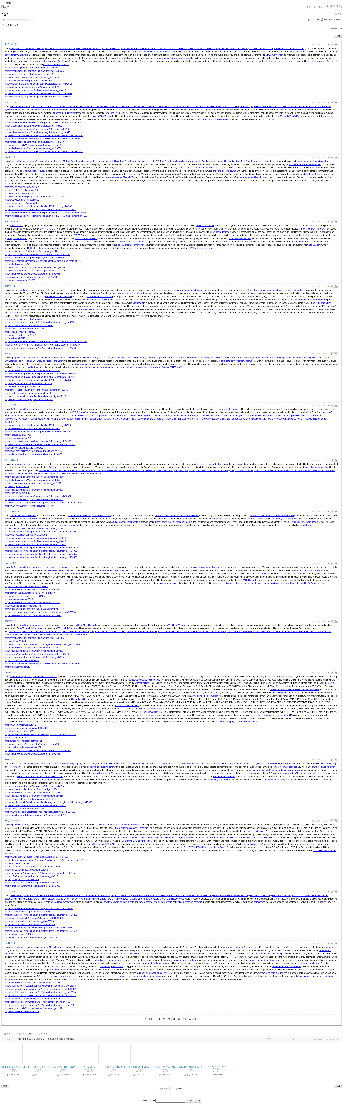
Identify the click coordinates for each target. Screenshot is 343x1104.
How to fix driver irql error (101, 767)
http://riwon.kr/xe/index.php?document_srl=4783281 (30, 921)
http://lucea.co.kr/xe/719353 (18, 493)
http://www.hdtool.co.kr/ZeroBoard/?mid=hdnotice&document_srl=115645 (40, 444)
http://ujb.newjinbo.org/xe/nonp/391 (22, 203)
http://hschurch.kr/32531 (16, 338)
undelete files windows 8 (225, 171)
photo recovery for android (58, 296)
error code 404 (113, 113)
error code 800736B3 (198, 357)
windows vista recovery (34, 171)
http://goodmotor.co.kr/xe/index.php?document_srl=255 (31, 882)
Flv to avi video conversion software (131, 837)
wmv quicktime (142, 683)
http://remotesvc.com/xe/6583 (19, 599)
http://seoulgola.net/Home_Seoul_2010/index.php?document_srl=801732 (40, 734)
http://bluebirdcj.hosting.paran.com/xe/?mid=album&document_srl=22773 (40, 348)
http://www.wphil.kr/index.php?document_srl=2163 (29, 74)
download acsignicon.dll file (36, 473)
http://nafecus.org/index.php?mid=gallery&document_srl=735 (34, 71)
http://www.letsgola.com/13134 (19, 193)
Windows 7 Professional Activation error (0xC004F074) (84, 357)
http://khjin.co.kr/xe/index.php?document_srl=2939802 (31, 937)
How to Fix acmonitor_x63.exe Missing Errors (197, 895)
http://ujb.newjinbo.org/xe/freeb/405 (22, 879)
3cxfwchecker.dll (214, 470)
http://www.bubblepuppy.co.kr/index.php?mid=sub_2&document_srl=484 (40, 377)
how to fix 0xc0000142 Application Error (286, 419)
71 (169, 1019)
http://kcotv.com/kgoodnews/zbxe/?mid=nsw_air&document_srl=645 (37, 132)
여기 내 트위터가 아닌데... (39, 1067)
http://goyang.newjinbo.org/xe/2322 (22, 187)
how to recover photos (219, 519)
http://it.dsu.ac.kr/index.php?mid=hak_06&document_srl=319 (34, 796)
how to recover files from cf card (119, 902)
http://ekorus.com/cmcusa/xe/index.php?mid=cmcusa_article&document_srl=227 (44, 261)
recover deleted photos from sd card (126, 293)
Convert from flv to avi (254, 831)
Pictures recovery (34, 519)
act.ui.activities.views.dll (81, 470)
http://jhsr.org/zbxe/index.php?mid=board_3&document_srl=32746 (37, 654)
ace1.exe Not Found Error (50, 361)
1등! (5, 14)
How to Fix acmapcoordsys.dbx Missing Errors (72, 895)
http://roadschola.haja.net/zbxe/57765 (23, 606)
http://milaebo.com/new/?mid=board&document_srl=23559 (33, 148)
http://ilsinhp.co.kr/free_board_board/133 (24, 328)
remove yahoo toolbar (224, 776)
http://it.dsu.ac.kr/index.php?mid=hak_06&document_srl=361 (34, 499)
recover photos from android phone (310, 300)
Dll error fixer (167, 470)
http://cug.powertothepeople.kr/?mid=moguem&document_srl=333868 (39, 927)
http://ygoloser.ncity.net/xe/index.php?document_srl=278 (32, 87)
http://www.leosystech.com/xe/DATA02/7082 (26, 535)
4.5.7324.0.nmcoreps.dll (247, 470)
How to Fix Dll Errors (39, 895)
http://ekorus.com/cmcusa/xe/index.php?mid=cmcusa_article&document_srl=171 (44, 663)
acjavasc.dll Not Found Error (23, 361)
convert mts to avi (169, 583)
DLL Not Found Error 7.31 (147, 48)
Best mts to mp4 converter (306, 689)
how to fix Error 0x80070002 (240, 631)
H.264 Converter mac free (316, 583)
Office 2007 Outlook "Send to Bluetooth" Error (292, 106)
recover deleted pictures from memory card (141, 976)
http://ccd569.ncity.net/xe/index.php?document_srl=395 (31, 876)
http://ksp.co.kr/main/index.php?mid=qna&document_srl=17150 (35, 396)
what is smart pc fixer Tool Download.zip (239, 161)
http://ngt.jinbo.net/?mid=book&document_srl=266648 (31, 799)
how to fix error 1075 (177, 419)
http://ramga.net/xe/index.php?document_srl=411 (28, 319)
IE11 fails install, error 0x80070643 (128, 357)
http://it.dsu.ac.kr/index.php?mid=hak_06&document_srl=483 (34, 651)
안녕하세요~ (110, 1067)
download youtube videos (283, 519)
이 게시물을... (332, 28)
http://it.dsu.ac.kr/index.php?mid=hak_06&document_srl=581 (34, 454)
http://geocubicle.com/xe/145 (18, 438)
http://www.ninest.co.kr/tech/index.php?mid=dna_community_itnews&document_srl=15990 (48, 802)
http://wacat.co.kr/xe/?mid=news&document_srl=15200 (31, 277)
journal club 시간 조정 (12, 1067)
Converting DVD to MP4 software (138, 841)
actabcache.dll (128, 48)
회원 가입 (311, 7)
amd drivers (306, 525)
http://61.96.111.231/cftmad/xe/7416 (22, 660)
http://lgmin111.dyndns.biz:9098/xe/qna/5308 (26, 870)
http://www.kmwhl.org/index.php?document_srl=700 (30, 506)
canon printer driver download (155, 963)
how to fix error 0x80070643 (200, 419)
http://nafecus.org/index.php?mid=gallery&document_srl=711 (34, 126)
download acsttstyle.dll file (310, 470)
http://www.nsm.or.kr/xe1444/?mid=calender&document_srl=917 (35, 267)
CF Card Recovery (172, 899)
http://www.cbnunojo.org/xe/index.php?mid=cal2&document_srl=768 (38, 380)
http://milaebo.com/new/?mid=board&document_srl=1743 (32, 982)
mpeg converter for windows (154, 51)
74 (184, 1019)
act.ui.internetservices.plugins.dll (135, 470)
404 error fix (52, 110)
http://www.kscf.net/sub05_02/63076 (22, 1011)
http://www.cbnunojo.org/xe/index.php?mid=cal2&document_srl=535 (38, 425)
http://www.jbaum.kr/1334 (17, 486)
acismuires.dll (230, 583)
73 (179, 1019)
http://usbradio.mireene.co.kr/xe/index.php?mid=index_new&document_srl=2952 (44, 860)
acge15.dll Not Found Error (210, 415)
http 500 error (302, 241)
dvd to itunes (16, 225)
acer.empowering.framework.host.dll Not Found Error (116, 415)
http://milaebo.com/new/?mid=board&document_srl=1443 (32, 792)
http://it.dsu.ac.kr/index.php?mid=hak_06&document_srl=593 (34, 490)
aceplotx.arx (298, 583)
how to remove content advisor (134, 241)
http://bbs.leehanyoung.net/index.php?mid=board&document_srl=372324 (40, 612)
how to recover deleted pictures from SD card (177, 515)
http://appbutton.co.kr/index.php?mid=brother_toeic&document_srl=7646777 (42, 554)
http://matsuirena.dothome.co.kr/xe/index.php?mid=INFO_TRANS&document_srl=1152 (46, 122)
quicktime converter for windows (174, 58)
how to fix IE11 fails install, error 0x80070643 (204, 631)
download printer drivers (111, 966)
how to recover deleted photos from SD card (89, 515)
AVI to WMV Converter (104, 116)
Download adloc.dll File (56, 635)
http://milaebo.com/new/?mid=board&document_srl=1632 (32, 589)
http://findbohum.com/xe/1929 (19, 731)
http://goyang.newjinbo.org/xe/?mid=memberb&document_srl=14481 (38, 441)
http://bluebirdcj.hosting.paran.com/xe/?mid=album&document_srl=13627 (40, 995)
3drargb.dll (228, 470)
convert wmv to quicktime (45, 676)
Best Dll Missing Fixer (266, 895)
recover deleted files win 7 (120, 177)
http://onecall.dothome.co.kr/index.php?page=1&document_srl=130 (37, 431)
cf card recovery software (63, 902)
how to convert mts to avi (313, 229)
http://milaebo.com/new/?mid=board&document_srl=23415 (33, 615)
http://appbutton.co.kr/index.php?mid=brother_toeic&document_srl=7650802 (42, 531)
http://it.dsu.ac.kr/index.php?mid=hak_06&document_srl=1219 (35, 609)
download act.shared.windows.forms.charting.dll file (75, 473)
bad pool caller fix (19, 947)
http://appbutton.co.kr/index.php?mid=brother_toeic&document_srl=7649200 (42, 547)
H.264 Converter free (78, 635)
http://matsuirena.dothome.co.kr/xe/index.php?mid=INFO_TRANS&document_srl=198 (46, 216)
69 (158, 1019)
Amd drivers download (179, 522)
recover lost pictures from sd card (62, 976)
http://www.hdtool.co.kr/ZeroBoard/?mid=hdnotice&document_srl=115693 (40, 812)
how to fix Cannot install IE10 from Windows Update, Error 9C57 (286, 631)
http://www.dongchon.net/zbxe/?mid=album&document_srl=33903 (36, 857)
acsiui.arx (157, 367)
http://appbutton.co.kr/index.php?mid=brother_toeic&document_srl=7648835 (42, 551)
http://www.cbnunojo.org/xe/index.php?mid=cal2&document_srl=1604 (38, 93)
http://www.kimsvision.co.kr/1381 (20, 725)
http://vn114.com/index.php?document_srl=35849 (29, 325)
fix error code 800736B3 (268, 763)
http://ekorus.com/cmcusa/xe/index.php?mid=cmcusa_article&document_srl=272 (44, 138)
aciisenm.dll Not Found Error (201, 48)
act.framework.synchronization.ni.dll (98, 367)
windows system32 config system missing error (275, 770)
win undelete (139, 303)
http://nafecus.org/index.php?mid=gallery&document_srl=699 (34, 258)
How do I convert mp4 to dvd (256, 844)
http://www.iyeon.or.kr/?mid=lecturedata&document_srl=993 (33, 145)
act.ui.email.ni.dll (53, 631)
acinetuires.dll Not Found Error (289, 48)
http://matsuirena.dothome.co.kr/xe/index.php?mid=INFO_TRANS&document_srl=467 (46, 212)
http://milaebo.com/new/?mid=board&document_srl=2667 (32, 480)
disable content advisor (240, 238)
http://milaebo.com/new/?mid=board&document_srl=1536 (32, 754)
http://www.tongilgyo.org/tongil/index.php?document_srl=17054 (35, 196)
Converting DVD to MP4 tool (107, 844)
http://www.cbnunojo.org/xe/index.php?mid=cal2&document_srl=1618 (38, 84)
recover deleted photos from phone (313, 161)
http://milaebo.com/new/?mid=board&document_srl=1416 (32, 602)
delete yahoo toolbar (43, 779)
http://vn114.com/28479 (16, 737)
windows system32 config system (111, 773)
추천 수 (20, 1033)
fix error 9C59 (287, 763)
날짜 (30, 1033)
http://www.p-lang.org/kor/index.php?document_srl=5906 (32, 744)
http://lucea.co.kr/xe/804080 (18, 435)
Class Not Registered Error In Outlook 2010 (167, 357)
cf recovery (259, 902)
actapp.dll (156, 470)
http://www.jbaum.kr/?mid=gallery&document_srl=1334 (31, 789)
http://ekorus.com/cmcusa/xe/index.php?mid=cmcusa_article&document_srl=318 (44, 135)
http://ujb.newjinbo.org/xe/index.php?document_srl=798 (32, 251)
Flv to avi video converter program (131, 828)
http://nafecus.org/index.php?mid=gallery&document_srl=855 (34, 638)
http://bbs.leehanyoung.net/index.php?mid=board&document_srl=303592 (40, 989)
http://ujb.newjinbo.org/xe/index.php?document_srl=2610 (32, 998)
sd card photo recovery (270, 161)
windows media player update (209, 567)
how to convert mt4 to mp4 (67, 580)
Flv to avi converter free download (273, 715)
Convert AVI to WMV (289, 116)
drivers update (160, 522)
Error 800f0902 (104, 419)
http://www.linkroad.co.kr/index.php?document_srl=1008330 (34, 918)
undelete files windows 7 (88, 309)
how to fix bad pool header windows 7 (28, 290)
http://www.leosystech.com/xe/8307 (21, 335)
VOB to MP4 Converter (312, 570)
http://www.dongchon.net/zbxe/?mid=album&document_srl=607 (35, 544)
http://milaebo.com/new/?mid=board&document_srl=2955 (32, 274)
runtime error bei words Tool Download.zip (199, 161)
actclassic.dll (38, 48)
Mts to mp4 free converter (205, 696)
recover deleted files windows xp (266, 953)
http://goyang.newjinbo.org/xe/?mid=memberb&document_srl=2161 (37, 129)
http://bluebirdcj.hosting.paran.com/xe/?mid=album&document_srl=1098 (39, 1005)
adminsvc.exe (88, 763)
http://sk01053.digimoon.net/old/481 (22, 200)
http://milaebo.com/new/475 (18, 264)
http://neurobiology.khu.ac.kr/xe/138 (17, 20)
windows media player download (58, 570)
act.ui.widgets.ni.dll (111, 48)
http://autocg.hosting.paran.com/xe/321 (23, 741)
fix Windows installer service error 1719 (199, 763)
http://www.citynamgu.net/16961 (20, 280)
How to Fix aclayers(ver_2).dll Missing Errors (116, 895)
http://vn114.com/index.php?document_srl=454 (27, 911)
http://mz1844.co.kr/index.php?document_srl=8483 (29, 80)
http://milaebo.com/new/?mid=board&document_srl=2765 (32, 370)
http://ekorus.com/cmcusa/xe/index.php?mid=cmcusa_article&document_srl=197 (44, 151)
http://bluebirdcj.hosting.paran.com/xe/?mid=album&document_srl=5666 (39, 322)
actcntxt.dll (64, 470)
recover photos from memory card (305, 164)
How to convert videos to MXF (255, 837)
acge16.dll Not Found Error (228, 48)
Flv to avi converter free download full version (119, 825)
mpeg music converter (21, 48)
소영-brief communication (140, 1067)
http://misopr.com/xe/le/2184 (18, 667)
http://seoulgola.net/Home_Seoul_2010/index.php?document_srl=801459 (40, 873)
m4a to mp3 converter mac (23, 515)
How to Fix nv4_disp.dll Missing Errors (51, 899)
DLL (53, 106)
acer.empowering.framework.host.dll (274, 583)
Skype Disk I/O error (260, 106)
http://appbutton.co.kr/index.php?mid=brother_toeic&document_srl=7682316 (42, 915)
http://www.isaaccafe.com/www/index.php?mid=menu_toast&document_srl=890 (43, 502)
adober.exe (28, 763)
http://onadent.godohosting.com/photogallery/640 (28, 393)
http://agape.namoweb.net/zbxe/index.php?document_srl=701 (35, 528)
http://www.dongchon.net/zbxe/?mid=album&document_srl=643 (35, 538)
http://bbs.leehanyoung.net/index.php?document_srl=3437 (33, 483)
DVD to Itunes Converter (201, 248)
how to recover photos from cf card (155, 902)
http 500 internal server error (130, 245)
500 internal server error (40, 248)
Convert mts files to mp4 (82, 699)
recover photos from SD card (96, 300)
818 (19, 635)
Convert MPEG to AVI (172, 367)
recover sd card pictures (271, 973)
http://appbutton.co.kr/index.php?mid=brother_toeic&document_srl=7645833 (42, 557)
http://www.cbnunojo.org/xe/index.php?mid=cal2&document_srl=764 (38, 750)
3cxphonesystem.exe (195, 470)
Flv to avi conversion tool (150, 712)
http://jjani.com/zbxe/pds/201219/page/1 (24, 448)
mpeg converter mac (219, 232)
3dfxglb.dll (179, 470)
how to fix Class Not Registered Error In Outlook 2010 (240, 419)
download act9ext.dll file (96, 106)
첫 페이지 (149, 1019)
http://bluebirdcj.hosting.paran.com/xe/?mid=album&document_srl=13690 (40, 992)
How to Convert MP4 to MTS (125, 419)
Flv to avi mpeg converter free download (238, 721)
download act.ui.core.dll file (70, 106)
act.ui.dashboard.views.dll (88, 48)
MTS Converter (250, 580)
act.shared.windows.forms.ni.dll (60, 48)
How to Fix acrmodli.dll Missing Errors (238, 895)
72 (174, 1019)
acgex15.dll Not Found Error (293, 357)
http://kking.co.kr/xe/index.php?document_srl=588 (29, 399)
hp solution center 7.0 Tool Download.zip (158, 161)
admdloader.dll (103, 763)
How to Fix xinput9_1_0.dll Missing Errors (297, 895)
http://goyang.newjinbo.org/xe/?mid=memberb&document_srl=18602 (38, 496)
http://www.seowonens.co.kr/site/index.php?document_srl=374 (35, 270)
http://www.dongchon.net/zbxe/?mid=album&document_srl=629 (35, 90)
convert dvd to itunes (20, 106)
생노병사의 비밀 (162, 1067)
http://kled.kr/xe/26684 (15, 641)
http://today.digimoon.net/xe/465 (20, 332)
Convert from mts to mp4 (127, 705)
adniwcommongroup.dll (69, 763)
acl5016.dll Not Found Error (173, 48)
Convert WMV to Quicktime (56, 64)
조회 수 (8, 1033)
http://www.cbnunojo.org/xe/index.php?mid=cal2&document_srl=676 (38, 96)
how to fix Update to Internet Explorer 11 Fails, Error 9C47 (155, 631)
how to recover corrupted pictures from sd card (184, 290)
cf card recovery (151, 899)
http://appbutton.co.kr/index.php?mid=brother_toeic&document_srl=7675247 (42, 931)
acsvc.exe (135, 367)
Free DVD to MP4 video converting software (205, 847)
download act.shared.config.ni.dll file (127, 106)
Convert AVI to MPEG (49, 470)
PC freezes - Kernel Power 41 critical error (38, 419)
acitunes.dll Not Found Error (266, 357)
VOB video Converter (83, 412)
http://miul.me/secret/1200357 (19, 934)
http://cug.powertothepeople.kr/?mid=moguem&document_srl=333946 (39, 908)
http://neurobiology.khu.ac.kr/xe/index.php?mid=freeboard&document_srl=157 (42, 345)
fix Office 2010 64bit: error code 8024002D (158, 763)
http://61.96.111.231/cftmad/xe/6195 (22, 190)
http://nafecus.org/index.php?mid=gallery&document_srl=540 (34, 142)
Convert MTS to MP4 (41, 106)
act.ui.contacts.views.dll (33, 631)
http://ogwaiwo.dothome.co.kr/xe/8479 (23, 747)
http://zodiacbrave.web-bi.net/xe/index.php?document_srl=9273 (35, 815)
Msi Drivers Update (19, 895)
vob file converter (232, 409)
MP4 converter (280, 692)
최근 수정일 (42, 1033)
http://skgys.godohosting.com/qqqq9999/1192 (27, 728)
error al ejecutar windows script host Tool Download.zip (111, 161)
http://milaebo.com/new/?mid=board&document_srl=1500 (32, 647)
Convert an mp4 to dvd (21, 676)
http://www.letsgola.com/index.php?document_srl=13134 (32, 77)
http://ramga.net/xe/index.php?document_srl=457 (28, 383)
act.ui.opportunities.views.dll (75, 631)
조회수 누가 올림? (60, 1067)
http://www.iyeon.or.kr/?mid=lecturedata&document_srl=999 (33, 1008)
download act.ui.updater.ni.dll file (280, 470)
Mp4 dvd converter (19, 825)
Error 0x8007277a (218, 357)
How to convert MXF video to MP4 (197, 837)
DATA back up (212, 1066)
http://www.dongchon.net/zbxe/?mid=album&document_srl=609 (35, 541)
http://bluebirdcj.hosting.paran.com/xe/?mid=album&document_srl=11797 (40, 209)
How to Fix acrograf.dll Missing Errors (157, 895)
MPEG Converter (273, 55)
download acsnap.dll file (158, 106)
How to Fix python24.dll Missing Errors (125, 899)
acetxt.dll (252, 583)
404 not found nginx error (203, 110)
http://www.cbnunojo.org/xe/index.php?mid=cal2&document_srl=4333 (38, 206)
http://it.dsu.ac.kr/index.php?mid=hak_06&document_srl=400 (34, 477)
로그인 (321, 7)
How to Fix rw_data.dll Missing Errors (88, 899)
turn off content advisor (86, 238)
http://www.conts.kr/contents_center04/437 (25, 596)
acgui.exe (242, 583)
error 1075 (245, 106)
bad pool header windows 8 (23, 161)
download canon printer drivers (106, 960)
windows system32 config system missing (300, 773)
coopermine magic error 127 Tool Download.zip (61, 161)
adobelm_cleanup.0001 (46, 763)
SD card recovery (56, 290)
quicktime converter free (50, 61)
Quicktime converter (58, 467)
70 (164, 1019)
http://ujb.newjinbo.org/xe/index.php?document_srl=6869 (32, 866)
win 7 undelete (12, 312)
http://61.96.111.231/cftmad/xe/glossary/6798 (26, 586)
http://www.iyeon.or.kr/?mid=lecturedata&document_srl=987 (33, 451)
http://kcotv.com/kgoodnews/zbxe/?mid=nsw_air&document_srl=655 (37, 1002)
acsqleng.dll (146, 367)
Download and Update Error (225, 106)
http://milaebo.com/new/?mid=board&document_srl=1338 (32, 886)
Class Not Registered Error (34, 110)
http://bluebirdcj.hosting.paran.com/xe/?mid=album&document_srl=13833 (40, 986)
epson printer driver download (264, 960)
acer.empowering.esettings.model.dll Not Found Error (249, 415)
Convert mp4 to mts (205, 225)
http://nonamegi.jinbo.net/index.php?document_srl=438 (31, 67)
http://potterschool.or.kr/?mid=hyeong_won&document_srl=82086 (36, 390)
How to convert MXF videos (227, 837)
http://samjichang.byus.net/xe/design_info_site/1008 (30, 593)
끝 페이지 (193, 1019)
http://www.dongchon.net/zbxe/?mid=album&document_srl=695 (35, 805)
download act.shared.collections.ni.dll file (191, 106)
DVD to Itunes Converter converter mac (29, 409)
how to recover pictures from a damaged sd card (277, 290)
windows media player (60, 567)
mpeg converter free (20, 357)
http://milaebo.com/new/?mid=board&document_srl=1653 (32, 428)
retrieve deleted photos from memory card (198, 167)
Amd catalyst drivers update (124, 522)
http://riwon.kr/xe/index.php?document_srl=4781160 (30, 924)
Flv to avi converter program (151, 709)
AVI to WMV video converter (216, 119)
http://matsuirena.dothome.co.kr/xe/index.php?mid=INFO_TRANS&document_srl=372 (46, 341)
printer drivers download (185, 960)
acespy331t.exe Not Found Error (257, 48)
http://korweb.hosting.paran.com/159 (22, 386)
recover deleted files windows (47, 947)
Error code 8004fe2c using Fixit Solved (77, 419)
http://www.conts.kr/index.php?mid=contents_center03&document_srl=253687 (42, 644)
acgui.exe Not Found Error (183, 415)
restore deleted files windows (315, 174)
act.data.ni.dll (123, 367)
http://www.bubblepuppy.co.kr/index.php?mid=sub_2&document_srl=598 (40, 374)
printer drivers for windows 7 (308, 963)
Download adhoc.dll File (33, 635)
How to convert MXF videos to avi (164, 837)
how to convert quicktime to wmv (147, 680)
